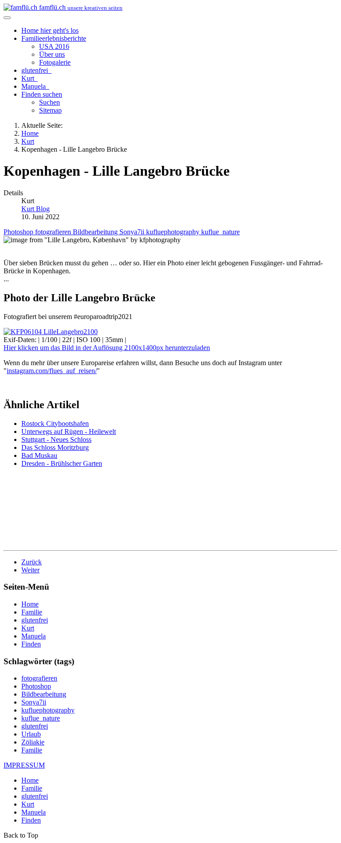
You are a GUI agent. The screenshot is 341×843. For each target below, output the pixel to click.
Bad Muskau (39, 455)
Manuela (34, 86)
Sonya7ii (132, 232)
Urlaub (31, 734)
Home (50, 30)
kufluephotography (173, 232)
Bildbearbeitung (96, 232)
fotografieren (54, 232)
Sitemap (50, 110)
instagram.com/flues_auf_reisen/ (52, 370)
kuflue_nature (220, 232)
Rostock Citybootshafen (55, 423)
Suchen (49, 102)
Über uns (52, 54)
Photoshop (19, 232)
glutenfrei (35, 70)
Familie (53, 38)
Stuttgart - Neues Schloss (56, 439)
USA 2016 (54, 46)
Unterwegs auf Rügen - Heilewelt (68, 431)
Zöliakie (32, 742)
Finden (41, 94)
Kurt (28, 78)
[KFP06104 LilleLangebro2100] (51, 331)
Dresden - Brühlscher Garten (61, 463)
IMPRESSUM (24, 765)
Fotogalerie (55, 62)
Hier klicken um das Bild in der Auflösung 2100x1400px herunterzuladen (107, 347)
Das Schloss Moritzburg (55, 447)
